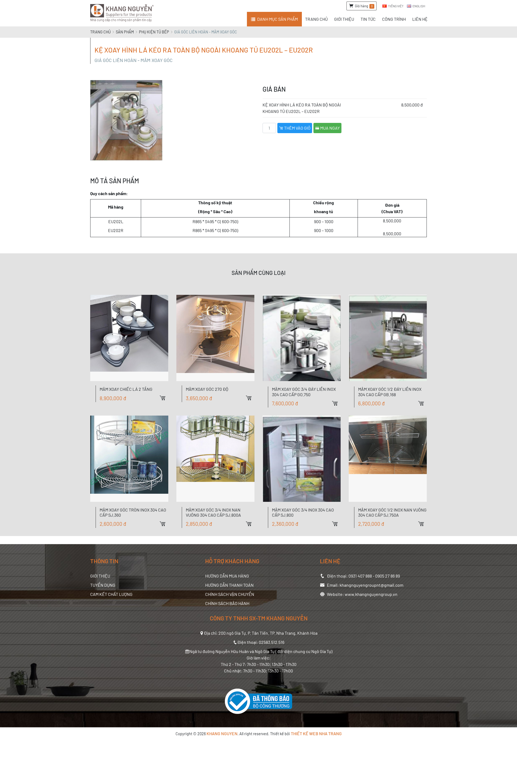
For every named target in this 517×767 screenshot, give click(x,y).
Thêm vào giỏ (296, 127)
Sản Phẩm (125, 32)
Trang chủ (100, 32)
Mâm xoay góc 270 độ (207, 389)
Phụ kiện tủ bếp (154, 32)
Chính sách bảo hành (227, 603)
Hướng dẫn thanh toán (229, 585)
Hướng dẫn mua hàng (227, 575)
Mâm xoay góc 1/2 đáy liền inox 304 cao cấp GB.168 (389, 391)
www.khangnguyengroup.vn (371, 594)
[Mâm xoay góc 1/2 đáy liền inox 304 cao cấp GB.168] (388, 338)
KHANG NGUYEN (222, 733)
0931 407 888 (360, 575)
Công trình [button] (394, 19)
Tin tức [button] (368, 19)
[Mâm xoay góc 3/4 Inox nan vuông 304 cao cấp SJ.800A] (215, 459)
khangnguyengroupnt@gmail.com (371, 585)
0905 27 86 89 (387, 575)
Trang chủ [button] (316, 19)
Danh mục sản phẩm (277, 19)
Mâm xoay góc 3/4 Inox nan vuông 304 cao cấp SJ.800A (213, 512)
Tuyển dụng (102, 585)
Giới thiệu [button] (344, 19)
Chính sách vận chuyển (229, 594)
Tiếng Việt (396, 6)
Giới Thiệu (100, 575)
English (419, 6)
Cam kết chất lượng (111, 594)
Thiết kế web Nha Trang (316, 733)
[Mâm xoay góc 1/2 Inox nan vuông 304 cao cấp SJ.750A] (388, 459)
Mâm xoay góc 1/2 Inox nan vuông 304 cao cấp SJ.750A (392, 512)
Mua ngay (329, 127)
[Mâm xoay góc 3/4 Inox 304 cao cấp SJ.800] (302, 459)
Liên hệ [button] (420, 19)
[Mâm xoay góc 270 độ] (215, 338)
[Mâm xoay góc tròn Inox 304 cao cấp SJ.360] (129, 459)
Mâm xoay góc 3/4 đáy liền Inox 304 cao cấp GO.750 (304, 391)
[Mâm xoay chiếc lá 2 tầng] (129, 338)
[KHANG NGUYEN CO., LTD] (123, 13)
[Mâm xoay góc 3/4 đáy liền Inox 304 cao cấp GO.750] (302, 338)
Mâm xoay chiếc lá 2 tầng (126, 389)
